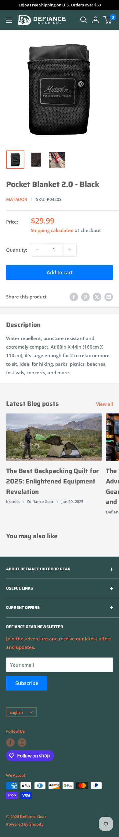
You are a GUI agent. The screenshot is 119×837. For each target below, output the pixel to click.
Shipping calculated (52, 230)
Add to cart (60, 272)
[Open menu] (9, 20)
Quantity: (16, 250)
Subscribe (26, 683)
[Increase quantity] (69, 249)
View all (104, 404)
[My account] (95, 20)
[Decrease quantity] (37, 249)
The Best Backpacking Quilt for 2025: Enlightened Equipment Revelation (52, 481)
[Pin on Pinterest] (85, 296)
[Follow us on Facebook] (10, 742)
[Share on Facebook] (74, 296)
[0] (108, 20)
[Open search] (83, 20)
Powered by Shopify (25, 824)
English (16, 712)
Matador (16, 199)
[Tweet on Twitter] (97, 296)
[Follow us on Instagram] (22, 742)
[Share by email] (108, 296)
